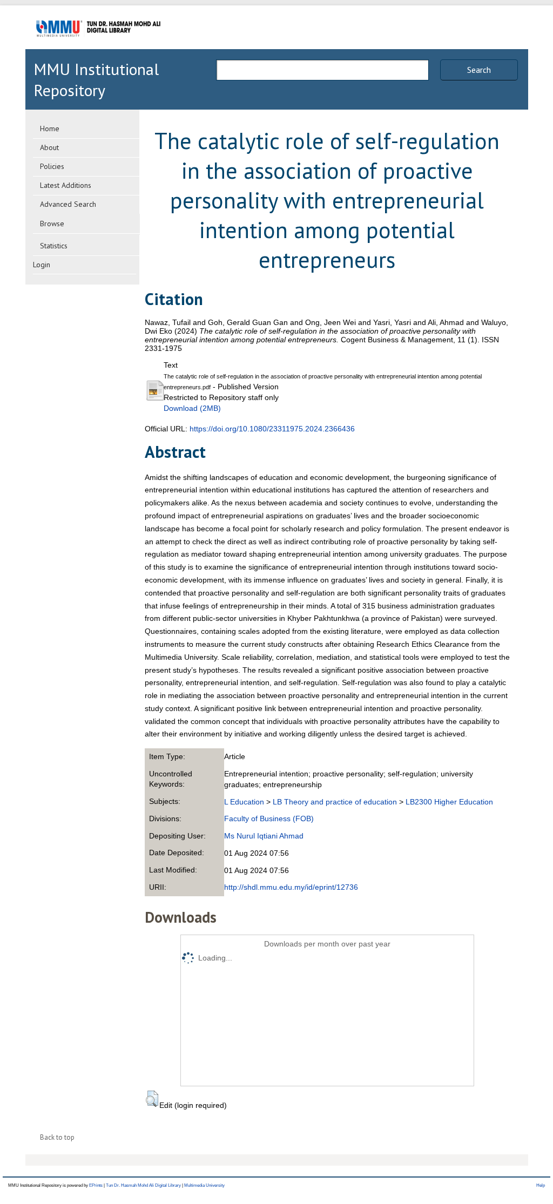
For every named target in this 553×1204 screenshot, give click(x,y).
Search (479, 69)
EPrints (96, 1185)
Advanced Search (68, 204)
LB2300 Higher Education (449, 801)
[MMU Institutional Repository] (98, 47)
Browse (52, 223)
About (49, 147)
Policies (52, 166)
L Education (244, 801)
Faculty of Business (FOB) (269, 818)
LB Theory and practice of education (335, 801)
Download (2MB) (192, 408)
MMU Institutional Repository (96, 79)
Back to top (57, 1137)
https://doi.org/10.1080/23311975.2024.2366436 (272, 428)
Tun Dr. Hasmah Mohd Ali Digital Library (143, 1185)
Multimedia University (204, 1185)
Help (540, 1185)
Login (41, 264)
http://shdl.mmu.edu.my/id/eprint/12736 (291, 887)
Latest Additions (65, 185)
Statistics (54, 246)
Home (49, 128)
